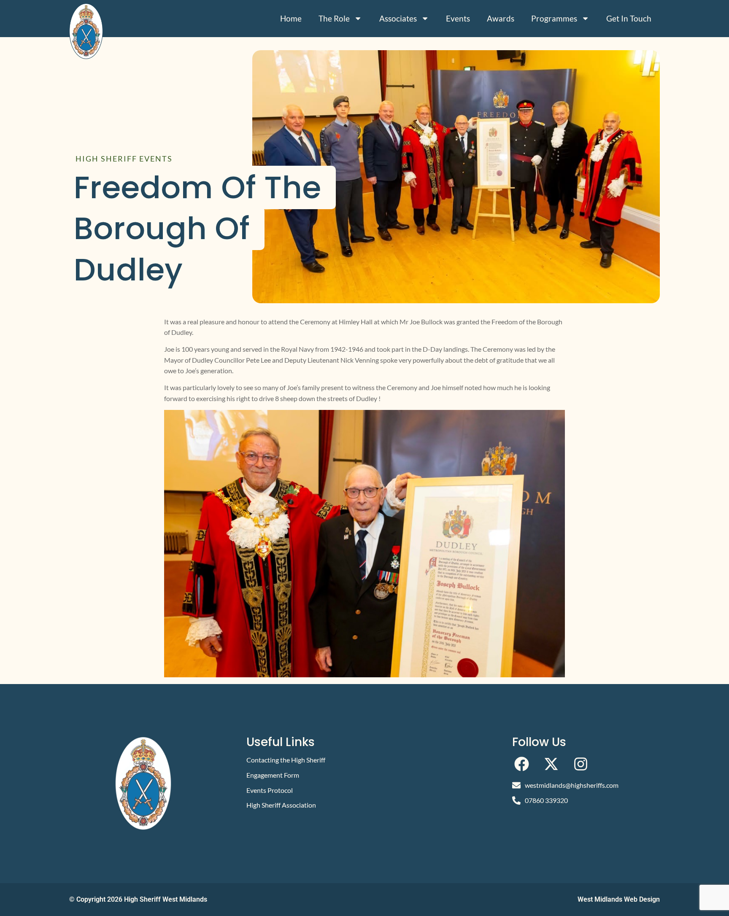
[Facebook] (521, 763)
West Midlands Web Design (619, 899)
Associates (398, 18)
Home (291, 18)
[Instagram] (580, 763)
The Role (334, 18)
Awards (500, 18)
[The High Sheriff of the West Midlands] (86, 31)
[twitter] (551, 763)
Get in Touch (628, 18)
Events (458, 18)
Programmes (554, 18)
